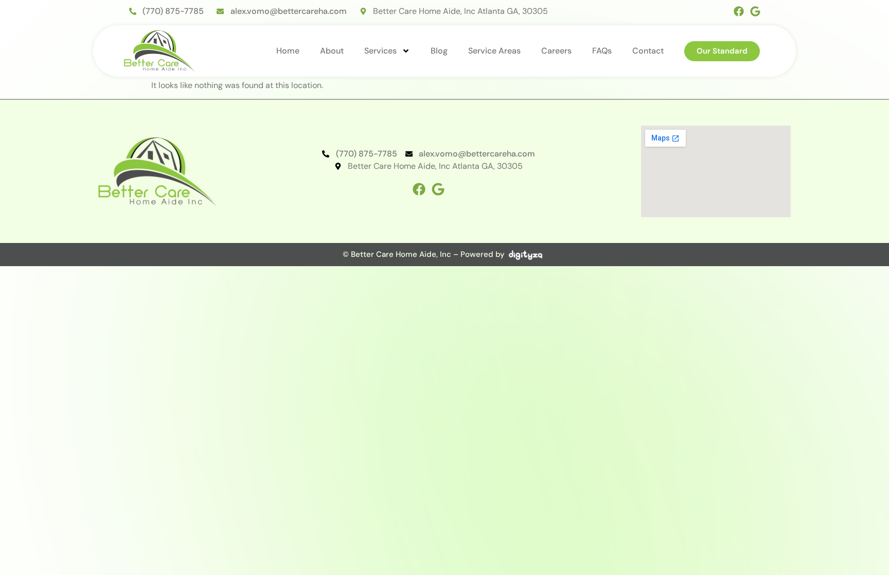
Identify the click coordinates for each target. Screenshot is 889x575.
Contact (648, 50)
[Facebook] (739, 11)
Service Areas (494, 50)
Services (380, 50)
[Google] (755, 11)
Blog (439, 50)
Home (287, 50)
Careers (556, 50)
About (332, 50)
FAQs (602, 50)
